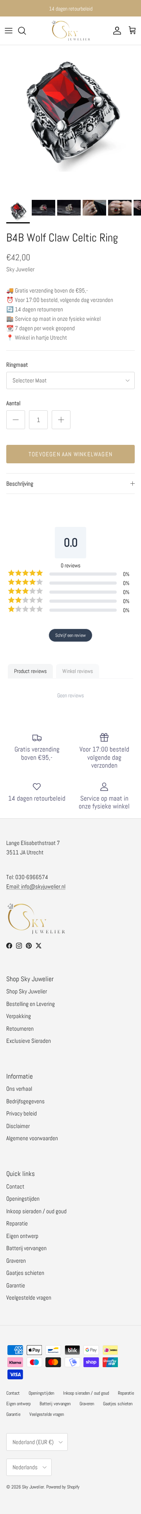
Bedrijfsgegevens (25, 1101)
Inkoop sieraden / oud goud (36, 1211)
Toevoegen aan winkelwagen (70, 454)
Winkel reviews (77, 671)
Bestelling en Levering (30, 1004)
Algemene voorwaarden (32, 1138)
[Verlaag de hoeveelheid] (15, 419)
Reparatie (17, 1223)
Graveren (16, 1260)
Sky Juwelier (33, 1487)
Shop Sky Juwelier (26, 991)
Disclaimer (18, 1126)
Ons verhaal (19, 1088)
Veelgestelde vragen (28, 1297)
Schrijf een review (70, 635)
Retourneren (20, 1028)
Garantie (15, 1285)
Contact (15, 1186)
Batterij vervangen (26, 1248)
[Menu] (8, 30)
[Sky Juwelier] (70, 30)
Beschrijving (19, 483)
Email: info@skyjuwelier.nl (35, 886)
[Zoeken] (25, 30)
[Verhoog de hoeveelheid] (61, 419)
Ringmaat (17, 364)
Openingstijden (23, 1198)
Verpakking (18, 1016)
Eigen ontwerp (22, 1236)
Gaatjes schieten (25, 1272)
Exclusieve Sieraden (28, 1040)
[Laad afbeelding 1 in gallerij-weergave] (70, 116)
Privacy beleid (21, 1113)
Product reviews (30, 671)
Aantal (13, 403)
